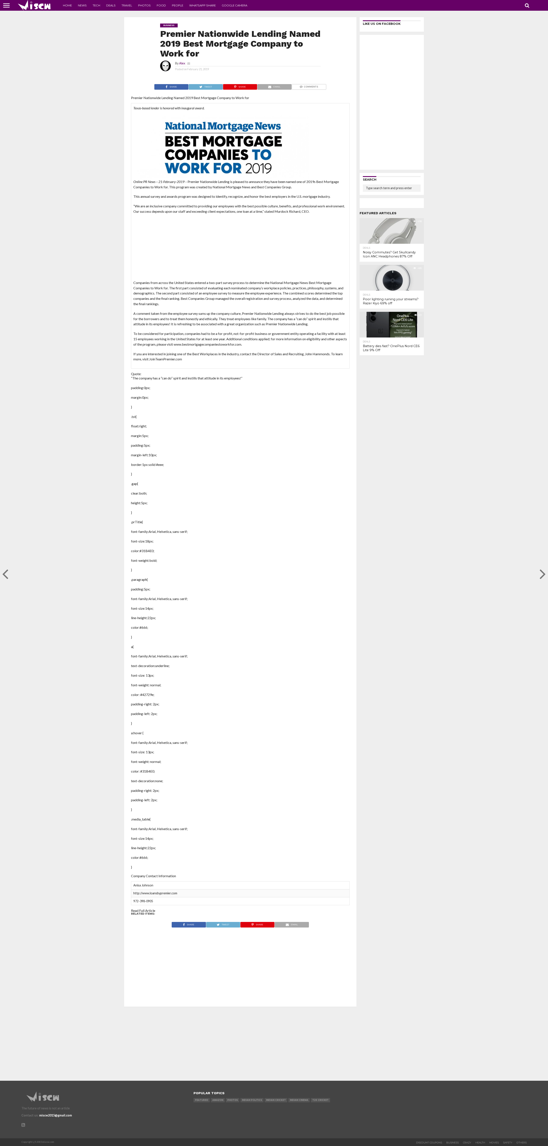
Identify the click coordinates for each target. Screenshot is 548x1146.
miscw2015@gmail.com (55, 1115)
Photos (144, 5)
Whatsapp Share (202, 5)
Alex (182, 63)
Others (522, 1142)
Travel (127, 5)
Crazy (467, 1142)
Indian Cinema (299, 1100)
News (82, 5)
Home (67, 5)
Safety (507, 1142)
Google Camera (234, 5)
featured (201, 1100)
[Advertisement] (240, 248)
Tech (96, 5)
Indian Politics (252, 1100)
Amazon (217, 1100)
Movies (494, 1142)
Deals (111, 5)
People (177, 5)
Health (480, 1142)
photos (232, 1100)
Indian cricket (276, 1100)
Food (161, 5)
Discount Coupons (429, 1142)
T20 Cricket (320, 1100)
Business (452, 1142)
